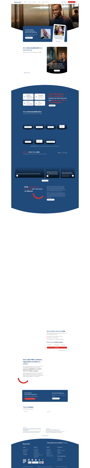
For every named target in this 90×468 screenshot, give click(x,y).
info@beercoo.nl (25, 452)
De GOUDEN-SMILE (59, 452)
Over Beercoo (58, 449)
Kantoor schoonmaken (36, 450)
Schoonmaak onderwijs (36, 452)
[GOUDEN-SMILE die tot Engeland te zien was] (56, 421)
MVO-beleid (58, 451)
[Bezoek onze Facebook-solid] (23, 454)
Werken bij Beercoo (25, 450)
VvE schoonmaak (36, 451)
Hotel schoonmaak (36, 449)
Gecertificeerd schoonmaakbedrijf (61, 450)
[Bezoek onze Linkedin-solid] (24, 454)
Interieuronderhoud (48, 449)
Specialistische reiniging (49, 452)
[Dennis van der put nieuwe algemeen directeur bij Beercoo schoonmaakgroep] (33, 421)
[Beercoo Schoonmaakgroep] (18, 2)
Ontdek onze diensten (59, 459)
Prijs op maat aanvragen (25, 449)
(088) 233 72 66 (25, 451)
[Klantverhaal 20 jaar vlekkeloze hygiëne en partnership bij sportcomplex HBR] (29, 167)
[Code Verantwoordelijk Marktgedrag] (35, 462)
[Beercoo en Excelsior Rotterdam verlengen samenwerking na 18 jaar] (68, 167)
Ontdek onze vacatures (59, 460)
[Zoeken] (59, 2)
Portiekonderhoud (48, 450)
